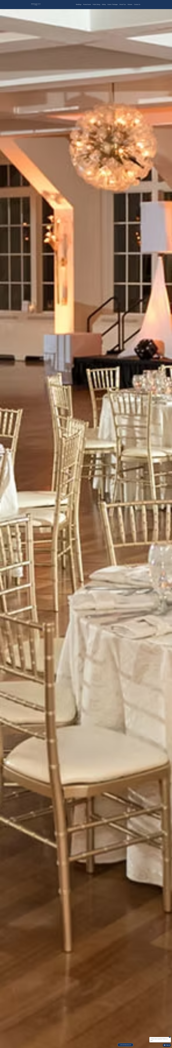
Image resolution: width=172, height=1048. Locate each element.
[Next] (160, 533)
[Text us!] (167, 1045)
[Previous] (12, 533)
